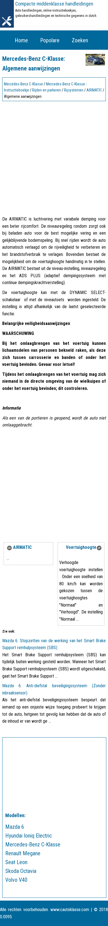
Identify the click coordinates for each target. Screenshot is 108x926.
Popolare (50, 40)
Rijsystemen (73, 90)
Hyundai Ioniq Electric (28, 835)
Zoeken (80, 40)
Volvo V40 (16, 880)
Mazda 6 (14, 826)
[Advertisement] (54, 157)
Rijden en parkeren (46, 90)
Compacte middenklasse (54, 4)
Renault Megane (22, 853)
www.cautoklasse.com (69, 909)
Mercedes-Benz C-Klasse (23, 84)
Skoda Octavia (20, 871)
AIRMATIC (94, 90)
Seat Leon (16, 862)
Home (21, 40)
